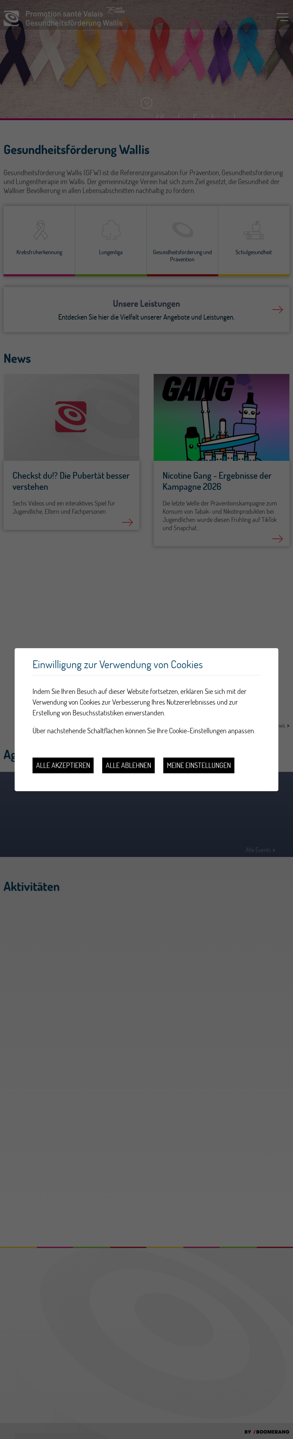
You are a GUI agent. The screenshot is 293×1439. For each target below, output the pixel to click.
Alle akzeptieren (63, 765)
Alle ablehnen (128, 765)
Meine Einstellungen (199, 765)
